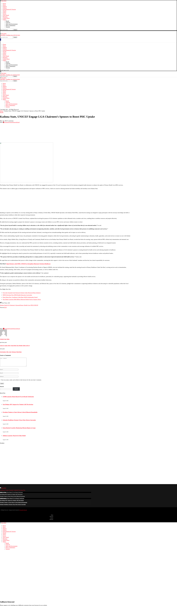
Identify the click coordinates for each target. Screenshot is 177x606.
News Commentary (10, 25)
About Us (51, 516)
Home (4, 3)
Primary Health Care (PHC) (27, 305)
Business (5, 16)
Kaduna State (3, 305)
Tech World (6, 15)
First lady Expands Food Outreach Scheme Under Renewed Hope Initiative (22, 292)
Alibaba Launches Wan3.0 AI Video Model (14, 435)
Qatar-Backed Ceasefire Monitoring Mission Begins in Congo (19, 428)
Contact (51, 517)
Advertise (51, 519)
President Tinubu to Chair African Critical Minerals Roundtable (20, 412)
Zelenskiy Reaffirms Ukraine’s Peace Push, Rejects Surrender (19, 420)
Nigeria (5, 6)
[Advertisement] (41, 132)
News (4, 5)
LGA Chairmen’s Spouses (13, 305)
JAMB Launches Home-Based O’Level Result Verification (18, 396)
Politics (5, 8)
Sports (4, 13)
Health (4, 11)
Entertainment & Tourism (9, 9)
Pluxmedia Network (23, 510)
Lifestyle (8, 22)
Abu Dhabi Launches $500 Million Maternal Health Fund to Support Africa (22, 299)
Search (15, 29)
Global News (6, 18)
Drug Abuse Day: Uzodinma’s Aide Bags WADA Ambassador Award (20, 297)
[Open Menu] (0, 39)
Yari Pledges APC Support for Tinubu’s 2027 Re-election (18, 404)
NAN (5, 307)
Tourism (8, 27)
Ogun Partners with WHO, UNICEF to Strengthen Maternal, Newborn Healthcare (28, 263)
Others (4, 19)
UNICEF (36, 305)
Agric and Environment (12, 24)
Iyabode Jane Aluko (4, 339)
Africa (4, 12)
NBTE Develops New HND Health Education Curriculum (17, 295)
